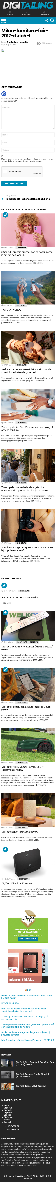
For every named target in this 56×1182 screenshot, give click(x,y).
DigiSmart (8, 1117)
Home (6, 1105)
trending (44, 14)
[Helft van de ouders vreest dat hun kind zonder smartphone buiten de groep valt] (28, 347)
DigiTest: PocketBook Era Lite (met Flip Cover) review (26, 708)
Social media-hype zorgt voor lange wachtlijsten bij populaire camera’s (27, 549)
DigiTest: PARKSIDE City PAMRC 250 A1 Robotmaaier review (23, 768)
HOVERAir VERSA (11, 309)
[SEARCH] (52, 20)
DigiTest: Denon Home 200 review (19, 831)
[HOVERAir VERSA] (28, 288)
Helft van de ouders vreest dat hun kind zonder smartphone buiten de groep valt (26, 371)
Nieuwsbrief (13, 1126)
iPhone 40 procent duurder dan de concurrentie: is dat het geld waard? (27, 253)
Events (7, 1120)
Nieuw (10, 14)
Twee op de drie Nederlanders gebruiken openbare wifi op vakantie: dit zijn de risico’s (24, 489)
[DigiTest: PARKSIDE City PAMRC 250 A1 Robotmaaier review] (28, 745)
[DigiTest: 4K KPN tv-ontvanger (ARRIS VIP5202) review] (28, 626)
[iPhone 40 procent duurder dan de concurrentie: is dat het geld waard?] (28, 230)
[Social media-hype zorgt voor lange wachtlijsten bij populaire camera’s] (28, 525)
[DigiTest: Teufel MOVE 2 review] (7, 1086)
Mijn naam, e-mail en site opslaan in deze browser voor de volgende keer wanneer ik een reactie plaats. (27, 160)
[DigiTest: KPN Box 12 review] (28, 863)
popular (26, 14)
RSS (29, 990)
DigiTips (34, 642)
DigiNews (21, 247)
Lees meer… (38, 263)
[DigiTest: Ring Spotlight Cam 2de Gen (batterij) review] (7, 1062)
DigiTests (22, 642)
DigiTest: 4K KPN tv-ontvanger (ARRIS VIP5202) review (27, 648)
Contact (7, 1122)
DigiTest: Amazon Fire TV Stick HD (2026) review (32, 1075)
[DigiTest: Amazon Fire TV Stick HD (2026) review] (7, 1074)
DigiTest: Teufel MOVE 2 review (31, 1086)
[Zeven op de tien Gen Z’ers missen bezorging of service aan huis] (28, 405)
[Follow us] (47, 20)
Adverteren (13, 1130)
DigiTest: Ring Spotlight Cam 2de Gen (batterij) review (35, 1063)
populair (5, 612)
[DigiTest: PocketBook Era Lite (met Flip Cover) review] (28, 685)
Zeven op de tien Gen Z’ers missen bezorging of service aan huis (27, 429)
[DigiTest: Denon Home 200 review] (28, 810)
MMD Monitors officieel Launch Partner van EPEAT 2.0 (27, 1040)
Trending (5, 215)
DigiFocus (8, 1112)
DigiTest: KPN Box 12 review (16, 883)
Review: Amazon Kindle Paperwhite (20, 597)
